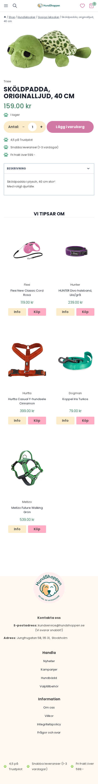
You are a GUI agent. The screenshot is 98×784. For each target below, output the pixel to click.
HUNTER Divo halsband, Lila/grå (75, 293)
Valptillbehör (49, 686)
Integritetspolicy (49, 724)
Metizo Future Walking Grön (27, 510)
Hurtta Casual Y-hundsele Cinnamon (27, 401)
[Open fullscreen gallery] (90, 67)
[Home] (5, 17)
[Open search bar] (15, 6)
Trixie (7, 81)
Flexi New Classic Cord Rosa (27, 293)
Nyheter (49, 661)
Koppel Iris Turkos (75, 399)
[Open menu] (6, 5)
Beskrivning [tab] (16, 168)
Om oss (49, 707)
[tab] (49, 67)
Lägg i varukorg (70, 126)
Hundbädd (49, 678)
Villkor (49, 716)
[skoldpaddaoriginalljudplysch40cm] (49, 49)
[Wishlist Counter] (82, 5)
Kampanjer (49, 669)
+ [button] (41, 127)
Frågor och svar (49, 732)
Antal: (13, 126)
